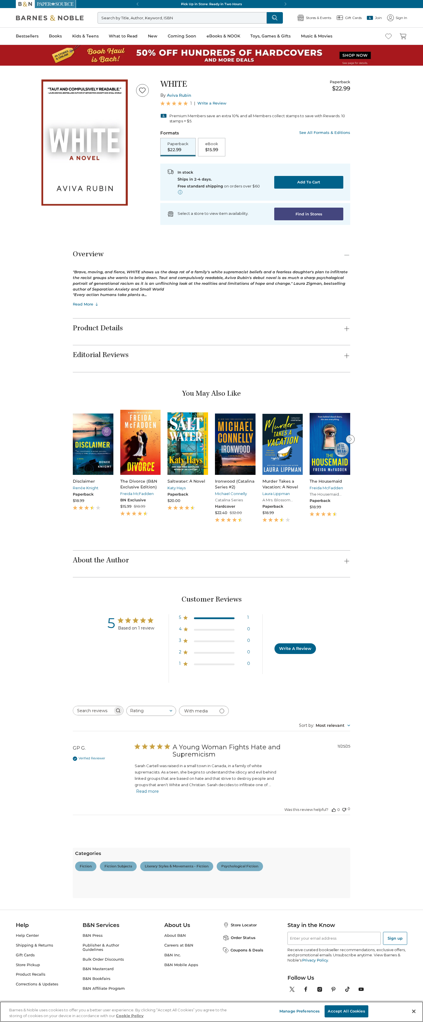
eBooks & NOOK (223, 36)
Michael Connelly (231, 493)
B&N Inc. (172, 955)
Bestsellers (27, 36)
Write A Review (295, 648)
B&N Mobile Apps (181, 965)
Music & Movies (316, 36)
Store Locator (244, 925)
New (152, 36)
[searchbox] (93, 710)
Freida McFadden (137, 493)
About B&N (175, 935)
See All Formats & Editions (324, 132)
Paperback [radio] (177, 146)
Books (55, 36)
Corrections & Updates (37, 984)
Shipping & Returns (34, 945)
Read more (147, 791)
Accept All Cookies (346, 1011)
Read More (83, 304)
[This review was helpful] (334, 809)
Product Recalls (30, 974)
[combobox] (151, 711)
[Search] (275, 18)
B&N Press (93, 935)
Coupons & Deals (246, 950)
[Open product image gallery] (84, 142)
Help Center (27, 935)
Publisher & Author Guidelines (101, 947)
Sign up (395, 938)
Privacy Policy (315, 960)
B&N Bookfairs (96, 979)
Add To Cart (308, 182)
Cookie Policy (130, 1015)
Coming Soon (182, 36)
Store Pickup (28, 965)
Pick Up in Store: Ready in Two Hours (211, 4)
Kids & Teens (85, 36)
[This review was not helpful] (344, 809)
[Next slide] (350, 439)
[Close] (413, 1011)
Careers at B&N (178, 945)
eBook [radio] (211, 146)
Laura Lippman (276, 493)
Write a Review (211, 103)
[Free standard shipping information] (180, 192)
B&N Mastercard (98, 969)
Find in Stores (309, 214)
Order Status (243, 937)
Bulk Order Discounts (103, 959)
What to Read (123, 36)
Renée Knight (85, 488)
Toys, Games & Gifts (270, 36)
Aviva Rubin (179, 95)
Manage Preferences (299, 1011)
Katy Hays (176, 488)
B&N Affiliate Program (104, 988)
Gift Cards (25, 955)
